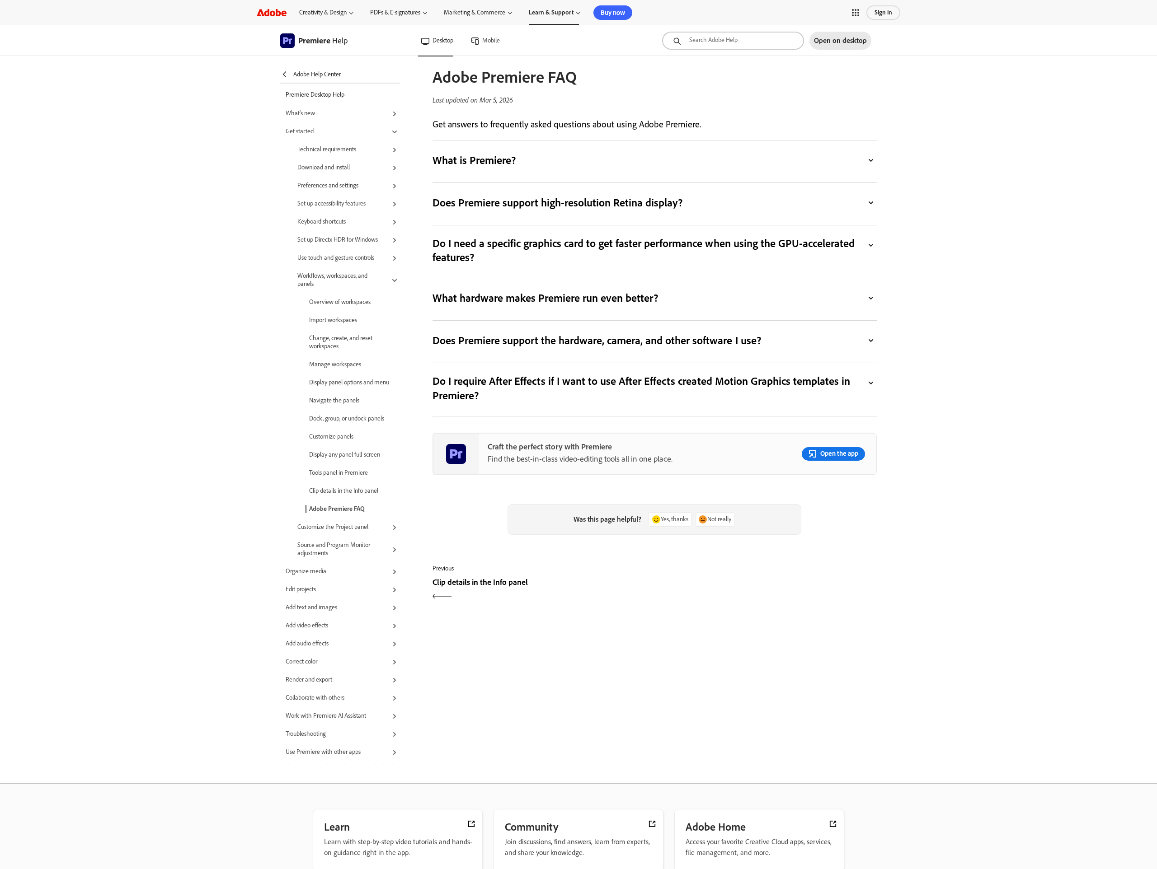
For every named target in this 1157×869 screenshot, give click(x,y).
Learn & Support (551, 12)
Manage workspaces (335, 364)
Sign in (883, 12)
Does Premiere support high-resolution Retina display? (558, 202)
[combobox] (733, 41)
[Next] (767, 590)
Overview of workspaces (340, 302)
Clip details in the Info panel (343, 491)
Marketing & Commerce (474, 12)
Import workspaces (333, 320)
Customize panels (331, 436)
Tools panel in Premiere (338, 473)
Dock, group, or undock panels (346, 418)
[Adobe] (271, 12)
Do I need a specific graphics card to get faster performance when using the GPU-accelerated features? (644, 250)
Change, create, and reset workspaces (340, 342)
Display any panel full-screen (344, 454)
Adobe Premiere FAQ (337, 509)
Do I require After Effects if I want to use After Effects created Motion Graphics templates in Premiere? (641, 388)
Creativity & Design (323, 12)
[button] (855, 12)
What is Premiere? (474, 160)
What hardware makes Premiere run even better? (545, 297)
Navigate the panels (334, 400)
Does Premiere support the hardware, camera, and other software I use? (597, 340)
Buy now (613, 13)
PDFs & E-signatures (395, 12)
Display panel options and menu (349, 382)
